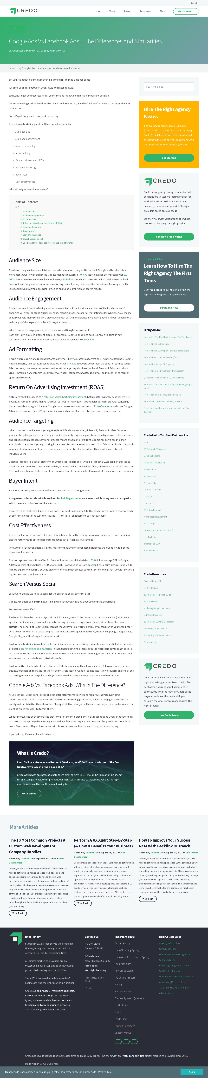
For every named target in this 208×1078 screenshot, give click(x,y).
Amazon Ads (150, 482)
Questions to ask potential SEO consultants (164, 377)
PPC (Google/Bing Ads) (155, 449)
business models (41, 1000)
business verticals (62, 1000)
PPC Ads (71, 363)
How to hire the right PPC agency (159, 364)
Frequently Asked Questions (129, 998)
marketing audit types (42, 1009)
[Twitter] (118, 1041)
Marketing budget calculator (157, 608)
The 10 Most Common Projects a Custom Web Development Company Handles (37, 846)
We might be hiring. (96, 970)
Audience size (29, 211)
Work (112, 11)
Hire (98, 11)
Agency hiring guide (153, 581)
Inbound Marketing (152, 550)
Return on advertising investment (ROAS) (42, 222)
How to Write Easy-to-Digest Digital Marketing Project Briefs (168, 386)
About (163, 11)
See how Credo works (169, 236)
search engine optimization (36, 648)
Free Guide (153, 258)
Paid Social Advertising (154, 462)
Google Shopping (152, 455)
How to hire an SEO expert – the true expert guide (166, 350)
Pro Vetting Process (125, 977)
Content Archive (123, 1032)
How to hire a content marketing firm (161, 357)
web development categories (41, 995)
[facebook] (126, 1041)
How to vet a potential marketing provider (163, 401)
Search (194, 3)
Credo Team (121, 1005)
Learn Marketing (123, 963)
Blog (19, 68)
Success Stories (123, 991)
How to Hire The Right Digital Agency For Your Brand (168, 337)
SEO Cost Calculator (153, 614)
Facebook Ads (150, 469)
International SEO (152, 543)
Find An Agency (122, 943)
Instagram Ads (150, 476)
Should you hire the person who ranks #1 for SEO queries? (166, 410)
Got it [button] (192, 1072)
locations (30, 1005)
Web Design (149, 523)
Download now (169, 307)
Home (11, 68)
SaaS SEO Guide (151, 587)
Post (17, 29)
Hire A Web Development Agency (132, 957)
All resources (150, 642)
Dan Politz (26, 858)
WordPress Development (155, 516)
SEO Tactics (192, 852)
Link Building (150, 537)
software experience (48, 1005)
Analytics (148, 496)
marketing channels (63, 990)
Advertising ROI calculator (156, 628)
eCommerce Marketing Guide (157, 594)
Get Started (185, 11)
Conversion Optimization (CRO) (158, 530)
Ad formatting (29, 219)
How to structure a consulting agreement (162, 394)
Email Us (90, 988)
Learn (127, 11)
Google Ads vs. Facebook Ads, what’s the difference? (48, 242)
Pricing (118, 984)
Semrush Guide (151, 601)
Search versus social (33, 238)
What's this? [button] (105, 1072)
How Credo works (169, 715)
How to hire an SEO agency (156, 343)
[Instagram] (134, 1041)
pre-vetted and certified (131, 1055)
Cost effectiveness (32, 234)
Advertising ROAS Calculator (157, 635)
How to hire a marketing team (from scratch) (164, 370)
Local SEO (148, 503)
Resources (145, 11)
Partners (119, 1012)
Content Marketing (152, 489)
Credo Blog (121, 1018)
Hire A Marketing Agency (127, 950)
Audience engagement (34, 215)
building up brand (71, 498)
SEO (146, 442)
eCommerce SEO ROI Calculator (159, 621)
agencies (65, 1005)
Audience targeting (32, 227)
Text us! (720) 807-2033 (95, 979)
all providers (44, 990)
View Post (18, 913)
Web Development (152, 509)
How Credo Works (124, 970)
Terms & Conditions (125, 1025)
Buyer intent (28, 230)
